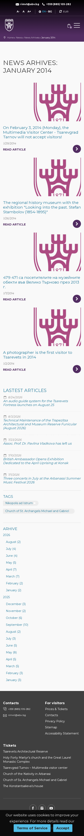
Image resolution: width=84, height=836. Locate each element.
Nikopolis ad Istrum (19, 503)
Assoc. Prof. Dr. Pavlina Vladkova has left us (37, 443)
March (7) (12, 576)
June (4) (11, 556)
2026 (6, 535)
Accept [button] (62, 828)
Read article (14, 149)
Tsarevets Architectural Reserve (25, 751)
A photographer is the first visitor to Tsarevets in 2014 (37, 355)
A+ (29, 11)
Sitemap (51, 727)
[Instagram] (42, 808)
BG (50, 11)
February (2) (14, 583)
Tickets (9, 745)
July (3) (11, 638)
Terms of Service (32, 828)
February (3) (14, 673)
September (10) (17, 625)
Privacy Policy (55, 721)
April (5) (11, 659)
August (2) (13, 542)
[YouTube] (51, 808)
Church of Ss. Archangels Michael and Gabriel (35, 780)
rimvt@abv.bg (17, 715)
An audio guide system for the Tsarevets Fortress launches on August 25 (35, 403)
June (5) (11, 645)
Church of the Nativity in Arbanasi (27, 774)
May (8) (11, 652)
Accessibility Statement (62, 733)
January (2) (13, 590)
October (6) (14, 618)
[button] (77, 26)
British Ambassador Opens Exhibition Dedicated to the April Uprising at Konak (35, 461)
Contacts (51, 715)
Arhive (10, 529)
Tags (8, 496)
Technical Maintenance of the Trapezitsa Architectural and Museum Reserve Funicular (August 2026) (39, 424)
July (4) (11, 549)
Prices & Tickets (56, 709)
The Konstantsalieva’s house (23, 786)
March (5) (12, 666)
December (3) (16, 604)
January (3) (13, 680)
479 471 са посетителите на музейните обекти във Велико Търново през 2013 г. (41, 282)
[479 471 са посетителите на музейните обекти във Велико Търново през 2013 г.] (42, 252)
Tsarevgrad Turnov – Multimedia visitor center (35, 768)
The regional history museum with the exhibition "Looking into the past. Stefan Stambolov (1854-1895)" (42, 207)
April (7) (11, 569)
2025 (6, 597)
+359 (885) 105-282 (19, 708)
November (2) (16, 611)
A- (18, 11)
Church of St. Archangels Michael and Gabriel (37, 511)
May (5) (11, 562)
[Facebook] (32, 808)
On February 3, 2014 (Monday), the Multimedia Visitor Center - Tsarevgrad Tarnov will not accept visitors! (40, 132)
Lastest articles (24, 390)
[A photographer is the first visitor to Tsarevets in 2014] (42, 327)
